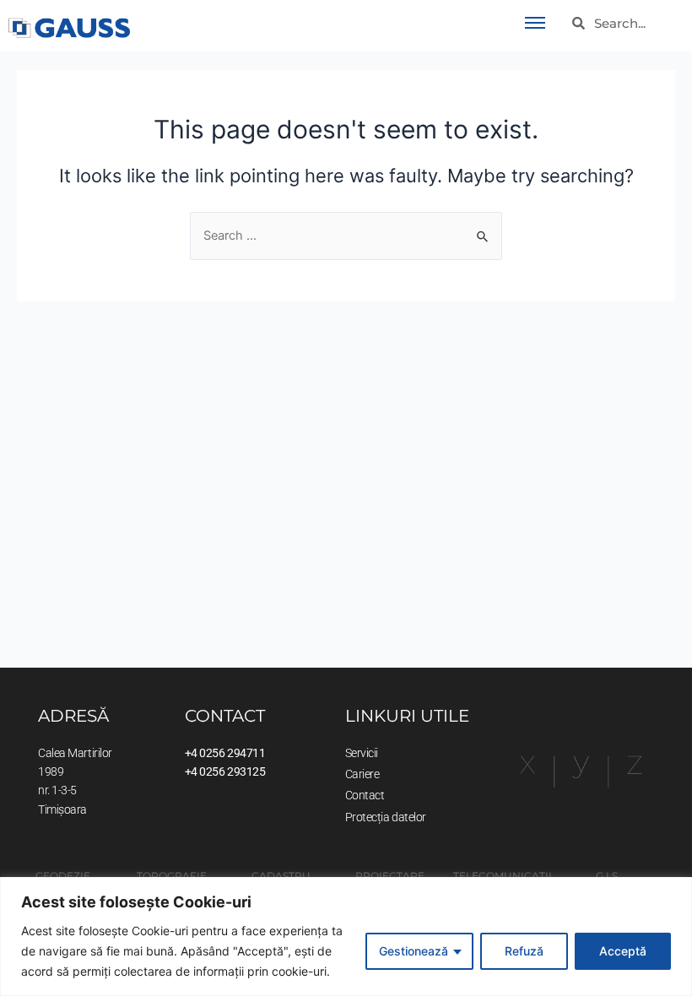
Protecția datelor (385, 817)
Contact (365, 795)
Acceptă (622, 951)
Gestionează (413, 951)
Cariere (362, 774)
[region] (346, 936)
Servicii (361, 753)
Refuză (524, 951)
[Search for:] (346, 235)
